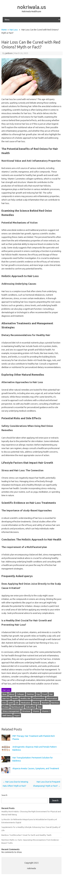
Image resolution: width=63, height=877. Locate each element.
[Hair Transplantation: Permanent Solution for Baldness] (5, 763)
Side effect (30, 707)
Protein (5, 707)
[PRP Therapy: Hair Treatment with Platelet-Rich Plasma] (5, 742)
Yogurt (17, 715)
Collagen (20, 694)
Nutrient (45, 703)
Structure (26, 711)
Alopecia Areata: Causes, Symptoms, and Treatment (35, 768)
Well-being (7, 715)
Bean (4, 694)
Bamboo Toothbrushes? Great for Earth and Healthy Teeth (26, 835)
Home (4, 30)
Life (16, 703)
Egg (38, 694)
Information (52, 698)
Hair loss (6, 698)
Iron (4, 703)
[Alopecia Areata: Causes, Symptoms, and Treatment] (5, 774)
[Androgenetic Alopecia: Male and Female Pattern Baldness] (5, 753)
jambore (9, 53)
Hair (51, 694)
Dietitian (30, 694)
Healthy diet (25, 698)
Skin (39, 707)
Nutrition (55, 703)
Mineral (36, 703)
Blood (11, 694)
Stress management (11, 711)
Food (44, 694)
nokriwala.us (31, 7)
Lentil (10, 703)
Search (4, 795)
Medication (25, 703)
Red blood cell (17, 707)
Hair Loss (14, 30)
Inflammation (39, 698)
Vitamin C (46, 711)
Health (15, 698)
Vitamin (36, 711)
